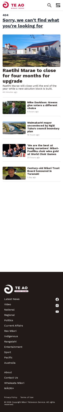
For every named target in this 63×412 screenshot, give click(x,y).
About (8, 372)
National (9, 309)
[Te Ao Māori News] (16, 291)
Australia (10, 362)
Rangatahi (10, 341)
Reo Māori (10, 330)
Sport (7, 352)
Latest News (12, 299)
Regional (9, 314)
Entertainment (13, 346)
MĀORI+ (9, 388)
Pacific (8, 357)
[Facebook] (57, 299)
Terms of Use (26, 397)
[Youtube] (57, 312)
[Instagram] (57, 305)
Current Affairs (13, 325)
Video (7, 304)
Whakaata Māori (14, 382)
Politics (8, 320)
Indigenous (11, 336)
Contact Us (11, 377)
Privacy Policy (10, 397)
